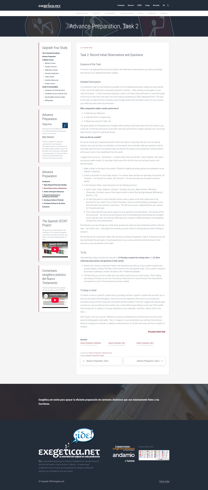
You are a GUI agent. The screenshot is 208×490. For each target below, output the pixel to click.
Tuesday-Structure (51, 67)
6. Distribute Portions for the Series (53, 203)
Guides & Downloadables (50, 87)
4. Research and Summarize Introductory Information (51, 196)
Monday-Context (50, 63)
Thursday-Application (52, 73)
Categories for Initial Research (55, 90)
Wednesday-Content (51, 70)
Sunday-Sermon (50, 83)
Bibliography (49, 100)
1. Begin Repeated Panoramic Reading (54, 185)
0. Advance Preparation (94, 353)
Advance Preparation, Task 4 (145, 343)
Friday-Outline (49, 77)
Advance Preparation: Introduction (90, 343)
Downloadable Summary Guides (55, 97)
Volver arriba (164, 481)
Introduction (46, 181)
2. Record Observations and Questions (54, 188)
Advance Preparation (92, 356)
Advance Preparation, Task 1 (116, 343)
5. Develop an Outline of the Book (52, 200)
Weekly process (107, 353)
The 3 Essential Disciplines (51, 53)
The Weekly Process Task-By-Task (56, 94)
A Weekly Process (48, 60)
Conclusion (45, 207)
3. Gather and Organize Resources (53, 192)
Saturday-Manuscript (51, 80)
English (102, 356)
